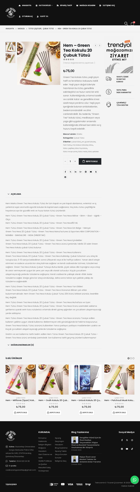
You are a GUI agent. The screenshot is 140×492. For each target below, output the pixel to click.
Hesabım (59, 444)
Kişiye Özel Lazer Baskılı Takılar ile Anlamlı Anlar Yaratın (90, 459)
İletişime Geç (109, 5)
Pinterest (122, 449)
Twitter (70, 172)
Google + (80, 172)
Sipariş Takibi (61, 451)
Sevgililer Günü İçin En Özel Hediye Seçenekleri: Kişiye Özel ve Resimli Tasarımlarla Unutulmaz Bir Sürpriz (86, 442)
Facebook (65, 172)
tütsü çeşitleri (68, 148)
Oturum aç (27, 16)
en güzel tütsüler (89, 142)
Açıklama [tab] (16, 194)
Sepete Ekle (92, 161)
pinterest (86, 172)
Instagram (132, 440)
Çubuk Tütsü (79, 138)
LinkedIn (75, 172)
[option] (10, 47)
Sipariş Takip (66, 5)
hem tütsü (67, 145)
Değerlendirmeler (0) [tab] (22, 345)
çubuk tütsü (76, 142)
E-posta (91, 172)
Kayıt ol (44, 16)
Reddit (65, 177)
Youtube (127, 449)
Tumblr (96, 172)
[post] (74, 440)
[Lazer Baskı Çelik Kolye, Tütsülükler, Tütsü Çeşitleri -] (11, 13)
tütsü (91, 145)
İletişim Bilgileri (44, 444)
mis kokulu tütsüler (80, 145)
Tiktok (132, 449)
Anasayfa (26, 5)
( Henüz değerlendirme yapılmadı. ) (79, 63)
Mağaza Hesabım (87, 5)
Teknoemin (100, 482)
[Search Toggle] (126, 23)
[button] (128, 358)
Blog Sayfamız (61, 448)
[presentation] (17, 63)
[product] (21, 380)
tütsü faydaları (81, 148)
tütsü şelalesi (93, 151)
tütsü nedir (82, 151)
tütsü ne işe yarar (70, 151)
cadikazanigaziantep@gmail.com (21, 470)
